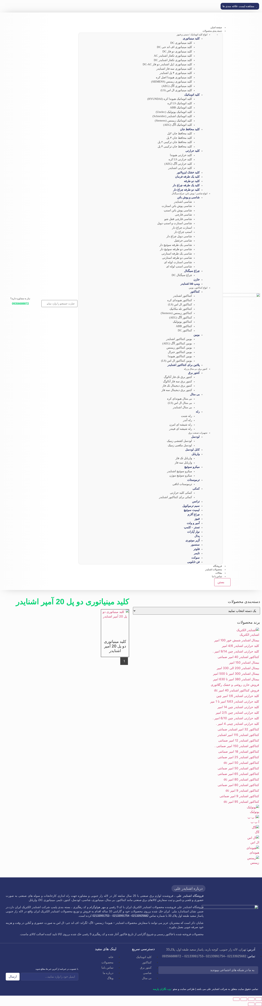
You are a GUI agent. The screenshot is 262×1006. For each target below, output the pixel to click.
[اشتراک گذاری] (244, 999)
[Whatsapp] (184, 970)
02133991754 (120, 915)
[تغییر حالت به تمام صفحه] (251, 999)
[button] (240, 6)
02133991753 (100, 915)
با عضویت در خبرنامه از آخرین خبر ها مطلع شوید (56, 969)
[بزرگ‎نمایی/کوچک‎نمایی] (258, 999)
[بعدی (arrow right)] (251, 1004)
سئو (175, 989)
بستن (221, 582)
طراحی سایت (187, 989)
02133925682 (140, 915)
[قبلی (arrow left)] (258, 1004)
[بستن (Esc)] (236, 999)
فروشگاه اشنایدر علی (190, 895)
